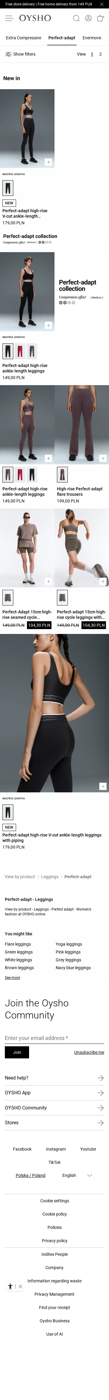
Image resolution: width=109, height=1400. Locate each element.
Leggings (49, 876)
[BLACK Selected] (7, 188)
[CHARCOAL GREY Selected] (7, 598)
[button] (100, 18)
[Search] (76, 18)
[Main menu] (10, 18)
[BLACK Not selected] (32, 474)
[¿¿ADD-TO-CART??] (48, 162)
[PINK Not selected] (20, 351)
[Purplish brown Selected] (7, 474)
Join (17, 1052)
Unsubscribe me (89, 1052)
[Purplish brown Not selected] (32, 351)
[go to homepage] (35, 18)
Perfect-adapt (77, 876)
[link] (88, 18)
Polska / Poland (30, 1175)
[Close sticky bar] (101, 4)
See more (12, 978)
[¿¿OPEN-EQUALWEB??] (15, 1286)
